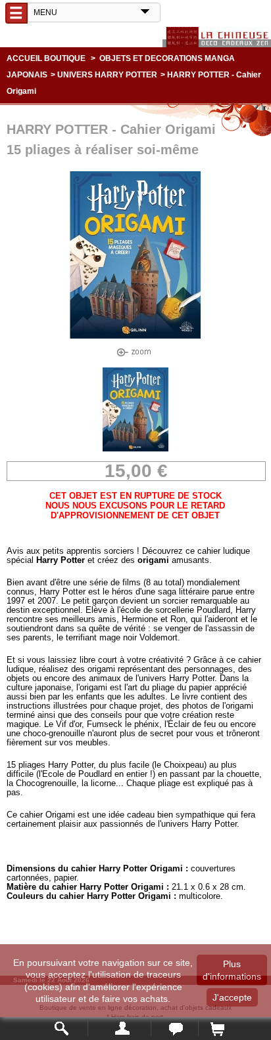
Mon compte (119, 1028)
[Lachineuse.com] (216, 37)
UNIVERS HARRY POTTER (107, 74)
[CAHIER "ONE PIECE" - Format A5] (135, 448)
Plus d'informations (232, 970)
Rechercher (62, 1028)
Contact (174, 1028)
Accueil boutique (46, 58)
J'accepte (232, 997)
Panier (217, 1028)
